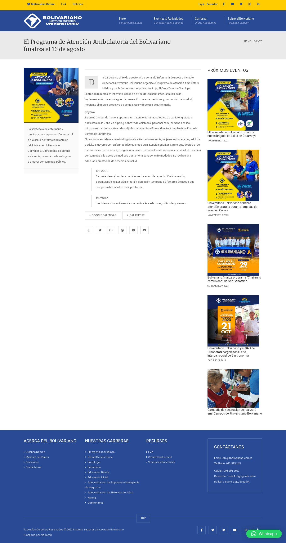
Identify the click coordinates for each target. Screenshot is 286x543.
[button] (264, 534)
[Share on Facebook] (89, 230)
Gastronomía (95, 502)
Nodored (46, 535)
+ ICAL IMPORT (135, 215)
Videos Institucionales (161, 462)
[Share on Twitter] (100, 230)
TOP (143, 518)
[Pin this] (122, 230)
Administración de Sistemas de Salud (110, 492)
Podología (94, 462)
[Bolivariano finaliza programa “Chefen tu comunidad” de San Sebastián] (233, 250)
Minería (92, 497)
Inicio (130, 20)
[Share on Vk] (133, 230)
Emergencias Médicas (101, 451)
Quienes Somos (35, 451)
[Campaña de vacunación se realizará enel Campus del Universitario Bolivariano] (233, 388)
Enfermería (94, 467)
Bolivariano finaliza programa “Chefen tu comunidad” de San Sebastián (234, 279)
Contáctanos (33, 467)
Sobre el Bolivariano (241, 20)
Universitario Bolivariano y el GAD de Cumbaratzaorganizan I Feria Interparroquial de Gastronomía (231, 352)
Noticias (78, 4)
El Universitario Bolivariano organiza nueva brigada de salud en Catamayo (231, 134)
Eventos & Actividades (168, 20)
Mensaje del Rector (37, 457)
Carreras (205, 20)
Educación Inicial (98, 477)
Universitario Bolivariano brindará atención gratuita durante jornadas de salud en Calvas (232, 206)
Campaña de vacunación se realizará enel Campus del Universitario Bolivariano (234, 411)
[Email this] (144, 230)
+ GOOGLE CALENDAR (102, 215)
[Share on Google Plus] (111, 230)
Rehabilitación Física (100, 457)
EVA (63, 4)
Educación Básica (98, 472)
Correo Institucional (160, 457)
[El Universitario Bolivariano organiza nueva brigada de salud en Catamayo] (233, 105)
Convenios (32, 462)
